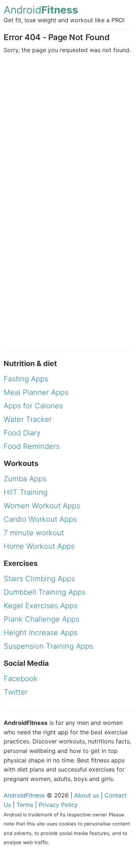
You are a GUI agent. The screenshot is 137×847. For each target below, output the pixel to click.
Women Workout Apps (42, 505)
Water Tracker (28, 419)
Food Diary (22, 432)
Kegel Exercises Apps (40, 605)
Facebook (21, 678)
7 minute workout (34, 532)
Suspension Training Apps (48, 646)
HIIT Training (25, 492)
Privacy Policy (58, 804)
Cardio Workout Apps (40, 519)
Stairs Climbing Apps (39, 578)
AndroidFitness (24, 795)
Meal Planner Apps (36, 392)
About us (86, 795)
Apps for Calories (33, 405)
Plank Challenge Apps (41, 619)
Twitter (16, 692)
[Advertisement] (68, 134)
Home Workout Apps (39, 546)
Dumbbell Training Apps (44, 592)
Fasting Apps (26, 378)
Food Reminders (32, 446)
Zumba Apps (25, 478)
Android (41, 10)
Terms (24, 804)
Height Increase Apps (40, 632)
